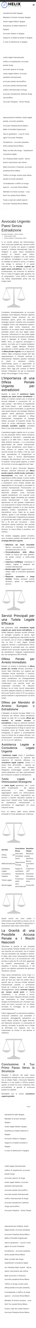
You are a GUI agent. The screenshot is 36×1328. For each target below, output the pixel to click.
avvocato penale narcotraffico (14, 81)
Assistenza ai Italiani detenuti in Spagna (15, 27)
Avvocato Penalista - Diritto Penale (16, 102)
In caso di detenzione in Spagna (15, 42)
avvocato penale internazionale (15, 86)
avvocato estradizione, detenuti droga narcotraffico (17, 96)
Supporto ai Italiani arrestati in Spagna (17, 38)
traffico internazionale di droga (15, 90)
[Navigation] (33, 5)
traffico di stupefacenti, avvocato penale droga (15, 63)
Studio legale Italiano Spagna (14, 21)
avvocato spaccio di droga (13, 69)
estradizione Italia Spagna (13, 13)
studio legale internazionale (13, 57)
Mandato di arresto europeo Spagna (17, 17)
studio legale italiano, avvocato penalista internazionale (15, 75)
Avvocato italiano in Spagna (13, 33)
